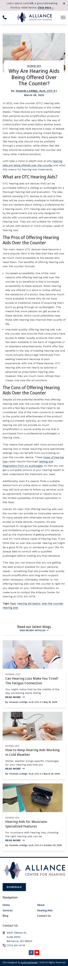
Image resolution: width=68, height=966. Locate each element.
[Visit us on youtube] (36, 952)
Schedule (14, 887)
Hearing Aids (34, 66)
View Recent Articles (32, 630)
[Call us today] (5, 17)
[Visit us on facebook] (31, 952)
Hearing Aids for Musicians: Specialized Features (26, 823)
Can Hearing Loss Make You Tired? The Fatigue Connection (31, 680)
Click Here (46, 7)
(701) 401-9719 (16, 945)
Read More (13, 697)
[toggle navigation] (63, 17)
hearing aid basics (28, 603)
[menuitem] (17, 905)
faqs (13, 603)
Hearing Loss (12, 674)
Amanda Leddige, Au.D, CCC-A (35, 90)
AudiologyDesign (29, 962)
